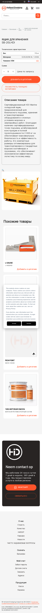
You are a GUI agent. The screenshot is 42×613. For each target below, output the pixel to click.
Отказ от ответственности (29, 603)
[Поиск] (38, 15)
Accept (14, 323)
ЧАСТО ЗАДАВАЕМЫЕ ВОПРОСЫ (21, 543)
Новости (21, 539)
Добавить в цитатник (21, 79)
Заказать (21, 572)
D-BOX (20, 29)
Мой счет (21, 561)
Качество (21, 528)
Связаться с (21, 496)
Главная (4, 29)
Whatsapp (23, 487)
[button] (21, 170)
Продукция (12, 29)
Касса (21, 586)
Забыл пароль (21, 564)
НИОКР (21, 532)
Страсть (21, 525)
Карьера (21, 536)
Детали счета (21, 568)
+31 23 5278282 (7, 2)
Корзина (21, 590)
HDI (37, 61)
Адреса (21, 575)
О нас (21, 521)
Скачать (21, 550)
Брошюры (21, 554)
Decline (29, 323)
